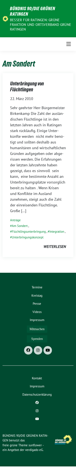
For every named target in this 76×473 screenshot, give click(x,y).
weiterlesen (54, 246)
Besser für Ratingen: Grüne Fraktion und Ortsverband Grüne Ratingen (40, 25)
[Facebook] (28, 350)
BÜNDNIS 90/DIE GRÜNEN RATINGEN (32, 11)
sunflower (35, 445)
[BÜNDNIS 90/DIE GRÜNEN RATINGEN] (5, 18)
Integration (56, 232)
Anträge (15, 220)
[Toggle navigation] (68, 44)
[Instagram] (38, 350)
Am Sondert (20, 226)
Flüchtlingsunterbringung (29, 232)
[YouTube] (47, 350)
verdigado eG (34, 450)
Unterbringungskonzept (27, 237)
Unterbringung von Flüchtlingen (27, 86)
